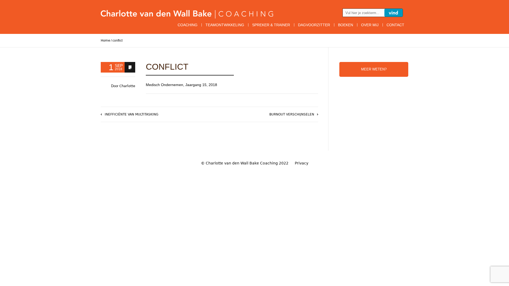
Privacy (301, 163)
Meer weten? (374, 69)
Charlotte (127, 86)
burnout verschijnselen (291, 114)
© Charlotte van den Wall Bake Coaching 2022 (244, 163)
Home (105, 40)
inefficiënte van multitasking (131, 114)
